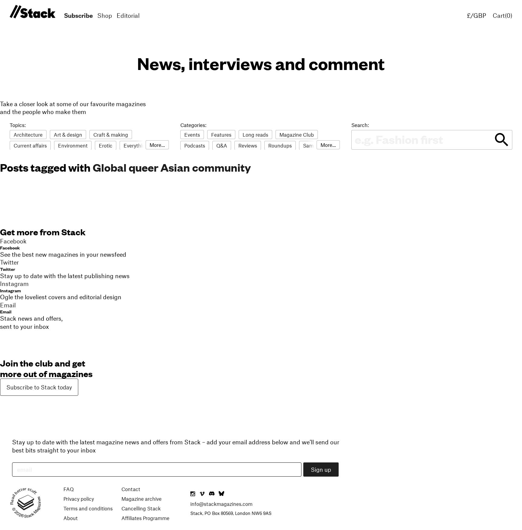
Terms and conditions (88, 508)
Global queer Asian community (172, 167)
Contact (130, 489)
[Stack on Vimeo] (202, 494)
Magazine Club (296, 135)
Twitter (7, 269)
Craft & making (110, 135)
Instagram (10, 290)
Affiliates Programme (145, 518)
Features (221, 135)
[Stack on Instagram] (192, 494)
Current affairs (30, 145)
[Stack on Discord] (212, 494)
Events (192, 135)
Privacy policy (78, 499)
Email (5, 311)
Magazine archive (141, 499)
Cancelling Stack (141, 508)
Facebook (10, 247)
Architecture (28, 135)
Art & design (68, 135)
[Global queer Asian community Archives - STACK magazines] (31, 12)
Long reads (255, 135)
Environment (73, 145)
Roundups (280, 145)
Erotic (105, 145)
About (70, 518)
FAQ (68, 489)
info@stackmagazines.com (221, 504)
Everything (136, 145)
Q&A (221, 145)
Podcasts (194, 145)
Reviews (247, 145)
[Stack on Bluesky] (221, 494)
